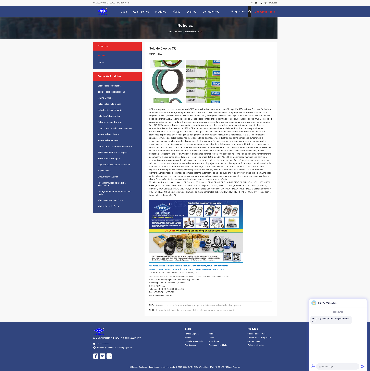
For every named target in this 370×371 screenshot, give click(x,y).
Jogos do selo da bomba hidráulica (114, 164)
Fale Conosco (190, 345)
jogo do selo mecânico (108, 140)
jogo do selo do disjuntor (109, 134)
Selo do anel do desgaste (109, 158)
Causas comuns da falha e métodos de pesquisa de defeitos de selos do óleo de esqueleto (198, 305)
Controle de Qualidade (193, 341)
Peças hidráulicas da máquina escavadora (112, 184)
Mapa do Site (214, 341)
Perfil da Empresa (192, 334)
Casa (170, 31)
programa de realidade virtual (236, 13)
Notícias (179, 31)
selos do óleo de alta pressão (111, 92)
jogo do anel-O (104, 171)
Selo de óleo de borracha (109, 86)
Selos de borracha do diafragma (112, 152)
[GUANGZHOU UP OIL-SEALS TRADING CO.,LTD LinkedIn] (261, 3)
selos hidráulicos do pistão (110, 110)
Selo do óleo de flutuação (109, 104)
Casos (101, 62)
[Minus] (363, 303)
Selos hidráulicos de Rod (109, 116)
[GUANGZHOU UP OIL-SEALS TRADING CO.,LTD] (103, 11)
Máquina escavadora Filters (110, 200)
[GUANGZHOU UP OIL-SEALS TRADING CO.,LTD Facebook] (252, 3)
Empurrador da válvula (108, 177)
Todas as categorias (255, 345)
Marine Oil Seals (105, 98)
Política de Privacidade (218, 345)
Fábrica (188, 338)
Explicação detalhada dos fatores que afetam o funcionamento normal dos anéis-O (195, 310)
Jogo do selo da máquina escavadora (115, 128)
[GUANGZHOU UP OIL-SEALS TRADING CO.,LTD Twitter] (256, 3)
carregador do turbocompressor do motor (114, 192)
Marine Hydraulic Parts (108, 206)
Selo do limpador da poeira (110, 122)
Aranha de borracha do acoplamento (115, 146)
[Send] (362, 366)
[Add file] (313, 366)
